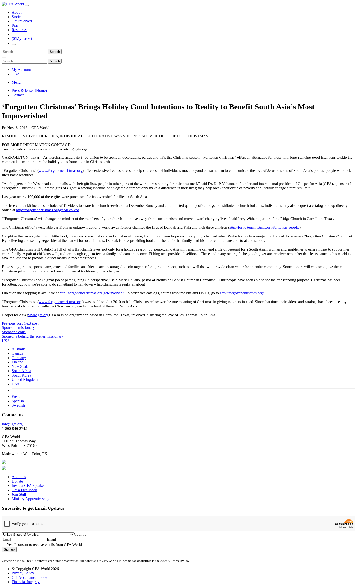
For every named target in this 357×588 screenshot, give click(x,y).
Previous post (12, 323)
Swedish (18, 405)
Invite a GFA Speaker (28, 485)
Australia (19, 349)
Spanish (18, 401)
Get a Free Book (24, 490)
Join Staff (19, 494)
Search (55, 51)
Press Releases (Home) (29, 90)
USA (16, 384)
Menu (16, 82)
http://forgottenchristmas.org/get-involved (47, 210)
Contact (18, 95)
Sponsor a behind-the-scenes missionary (32, 336)
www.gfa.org (38, 315)
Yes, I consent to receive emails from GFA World (44, 545)
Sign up (9, 549)
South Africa (21, 371)
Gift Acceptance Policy (29, 577)
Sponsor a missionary (18, 327)
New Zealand (22, 366)
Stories (17, 17)
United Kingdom (25, 379)
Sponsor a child (14, 332)
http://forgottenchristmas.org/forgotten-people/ (264, 227)
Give (15, 74)
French (17, 397)
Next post (31, 323)
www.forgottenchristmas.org (60, 170)
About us (19, 477)
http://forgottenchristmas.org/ (242, 293)
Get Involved (22, 21)
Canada (17, 353)
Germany (19, 358)
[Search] (14, 44)
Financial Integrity (26, 582)
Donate (17, 481)
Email (51, 539)
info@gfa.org (12, 424)
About (16, 12)
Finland (17, 362)
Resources (19, 30)
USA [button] (6, 341)
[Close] (4, 57)
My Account (21, 70)
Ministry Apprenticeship (30, 499)
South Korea (21, 375)
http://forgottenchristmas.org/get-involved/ (92, 293)
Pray (15, 25)
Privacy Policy (23, 573)
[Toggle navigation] (27, 5)
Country (80, 534)
